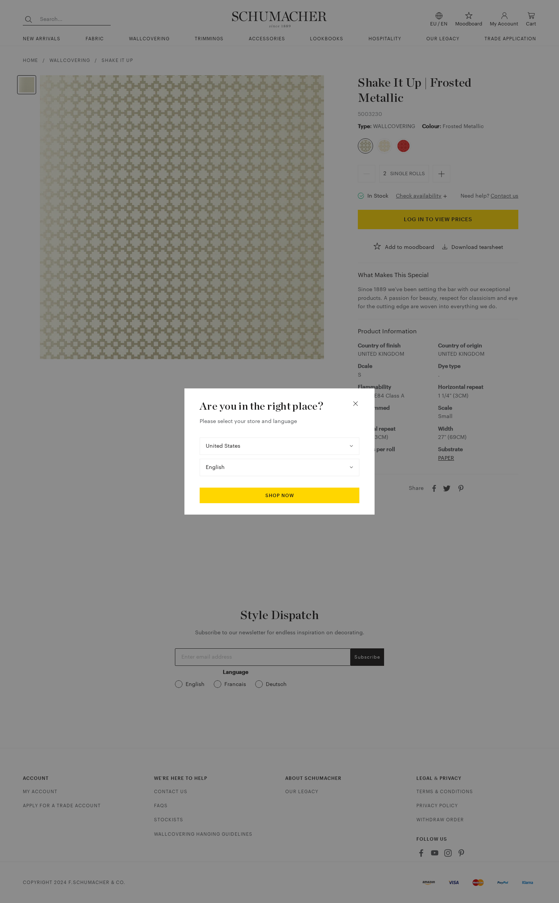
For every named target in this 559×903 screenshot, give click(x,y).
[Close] (355, 403)
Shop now (279, 495)
